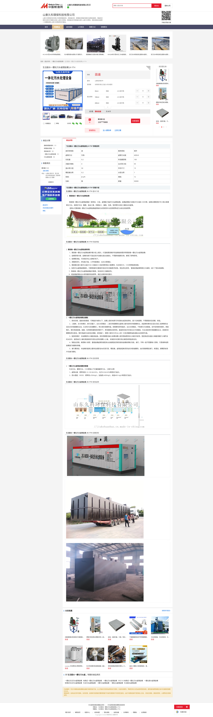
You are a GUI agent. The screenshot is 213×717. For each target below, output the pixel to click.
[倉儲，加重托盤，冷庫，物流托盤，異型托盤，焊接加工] (162, 113)
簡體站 (135, 712)
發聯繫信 (92, 130)
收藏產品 (48, 123)
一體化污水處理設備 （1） (52, 154)
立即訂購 (117, 130)
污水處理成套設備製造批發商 (116, 705)
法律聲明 (126, 712)
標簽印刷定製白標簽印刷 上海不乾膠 (167, 102)
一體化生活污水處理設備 (73, 681)
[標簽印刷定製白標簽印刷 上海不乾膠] (162, 94)
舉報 (57, 123)
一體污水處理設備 (103, 683)
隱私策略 (106, 712)
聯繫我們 (77, 712)
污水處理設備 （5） (50, 157)
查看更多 (51, 182)
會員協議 (116, 712)
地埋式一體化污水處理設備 (92, 681)
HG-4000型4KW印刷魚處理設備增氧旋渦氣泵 (56, 54)
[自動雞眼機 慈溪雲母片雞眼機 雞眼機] (162, 75)
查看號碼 (135, 121)
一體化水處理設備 (116, 683)
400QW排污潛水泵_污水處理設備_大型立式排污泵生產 (124, 54)
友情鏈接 (144, 712)
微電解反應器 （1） (50, 148)
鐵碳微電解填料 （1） (50, 145)
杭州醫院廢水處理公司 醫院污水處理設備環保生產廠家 (80, 54)
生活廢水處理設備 (130, 683)
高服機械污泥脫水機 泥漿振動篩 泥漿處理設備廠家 (101, 54)
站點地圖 (97, 712)
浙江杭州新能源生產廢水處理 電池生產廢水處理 (143, 54)
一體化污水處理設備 (57, 61)
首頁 (41, 61)
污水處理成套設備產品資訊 (96, 705)
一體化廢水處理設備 (151, 681)
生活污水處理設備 (89, 683)
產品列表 (47, 61)
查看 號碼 (46, 171)
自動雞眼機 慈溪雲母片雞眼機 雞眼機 (167, 83)
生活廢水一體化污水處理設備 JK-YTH (109, 707)
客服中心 (87, 712)
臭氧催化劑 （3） (49, 151)
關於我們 (68, 712)
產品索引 (45, 205)
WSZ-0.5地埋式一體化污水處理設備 (130, 681)
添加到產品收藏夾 (48, 208)
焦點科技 (109, 715)
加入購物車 (107, 130)
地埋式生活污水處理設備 (73, 683)
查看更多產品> (166, 611)
